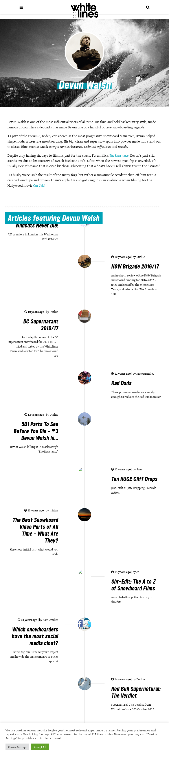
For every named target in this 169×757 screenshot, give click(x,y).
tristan (53, 510)
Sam (139, 469)
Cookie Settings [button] (17, 747)
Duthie (140, 257)
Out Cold (39, 185)
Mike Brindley (145, 373)
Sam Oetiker (50, 620)
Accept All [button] (40, 747)
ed (137, 572)
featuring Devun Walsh (53, 219)
